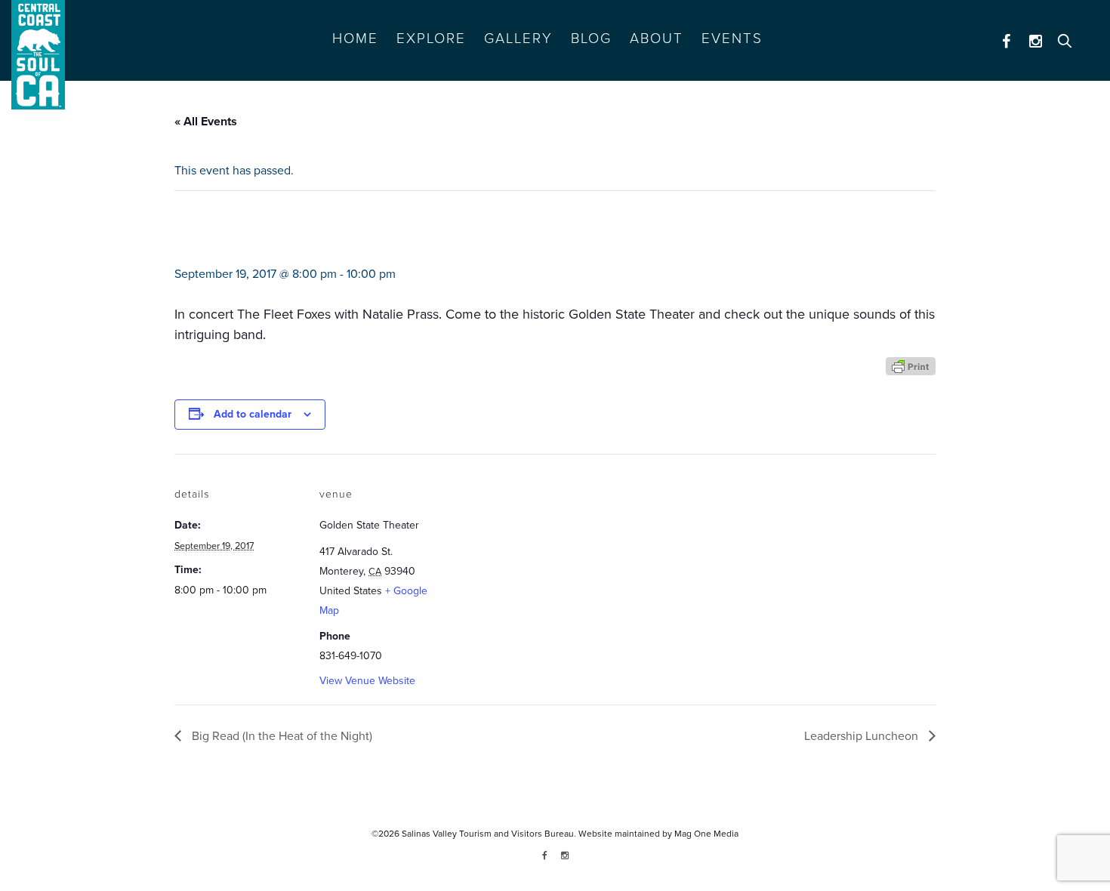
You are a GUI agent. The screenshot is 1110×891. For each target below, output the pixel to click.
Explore (431, 38)
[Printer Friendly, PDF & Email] (911, 365)
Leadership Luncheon (862, 736)
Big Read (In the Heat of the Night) (280, 736)
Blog (591, 38)
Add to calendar (252, 414)
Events (732, 38)
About (656, 38)
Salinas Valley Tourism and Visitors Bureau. (487, 833)
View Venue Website (367, 680)
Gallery (518, 38)
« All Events (205, 121)
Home (355, 38)
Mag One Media (706, 833)
